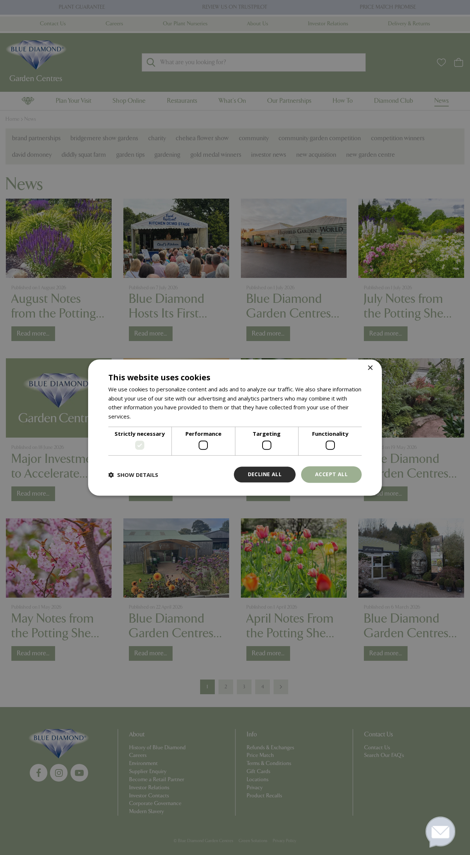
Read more (146, 416)
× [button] (370, 368)
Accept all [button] (331, 474)
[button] (133, 475)
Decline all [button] (265, 474)
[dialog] (235, 427)
